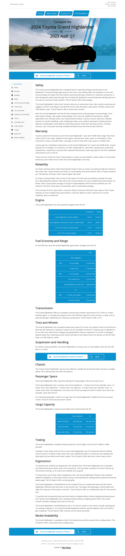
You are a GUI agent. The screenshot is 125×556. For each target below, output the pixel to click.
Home (40, 13)
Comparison (17, 84)
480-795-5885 (112, 6)
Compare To (66, 13)
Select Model (51, 13)
